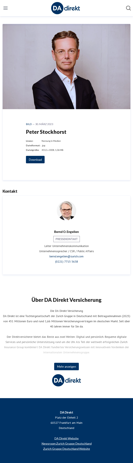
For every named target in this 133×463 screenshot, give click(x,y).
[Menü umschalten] (5, 8)
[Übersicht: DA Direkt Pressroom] (65, 8)
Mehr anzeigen (66, 366)
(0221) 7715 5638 (66, 261)
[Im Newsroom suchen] (128, 8)
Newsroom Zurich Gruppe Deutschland (67, 443)
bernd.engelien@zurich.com (66, 256)
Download (35, 159)
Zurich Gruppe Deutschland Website (66, 449)
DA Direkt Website (66, 438)
